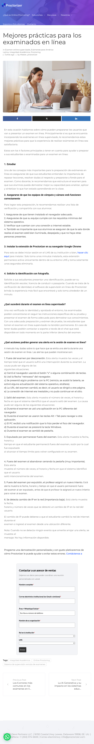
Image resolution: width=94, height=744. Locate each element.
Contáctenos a (74, 553)
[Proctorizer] (12, 5)
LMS (20, 640)
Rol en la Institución (27, 633)
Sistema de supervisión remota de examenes (24, 664)
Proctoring (36, 52)
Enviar (22, 650)
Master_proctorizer (28, 54)
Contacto (31, 24)
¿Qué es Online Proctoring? (16, 15)
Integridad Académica (20, 52)
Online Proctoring (41, 660)
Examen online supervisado (17, 50)
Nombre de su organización (29, 621)
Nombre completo (26, 585)
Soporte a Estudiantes (14, 24)
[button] (7, 737)
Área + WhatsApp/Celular (29, 609)
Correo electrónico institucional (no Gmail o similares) (40, 597)
